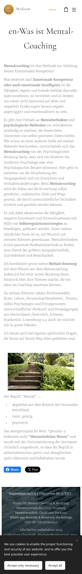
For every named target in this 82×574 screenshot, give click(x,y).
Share (15, 469)
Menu (74, 9)
